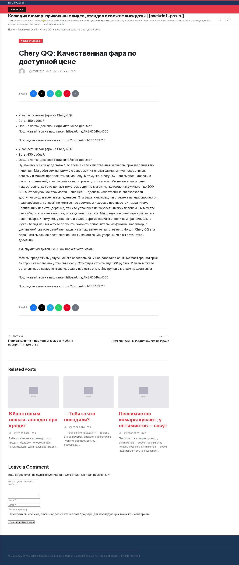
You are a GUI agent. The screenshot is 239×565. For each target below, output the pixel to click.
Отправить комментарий (21, 522)
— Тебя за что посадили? (114, 9)
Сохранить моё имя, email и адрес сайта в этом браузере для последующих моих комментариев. (80, 514)
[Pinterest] (67, 93)
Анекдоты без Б (27, 29)
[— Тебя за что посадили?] (88, 392)
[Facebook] (33, 93)
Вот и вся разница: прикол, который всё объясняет (172, 9)
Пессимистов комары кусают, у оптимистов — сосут (143, 419)
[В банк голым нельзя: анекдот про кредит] (33, 392)
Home (11, 29)
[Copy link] (75, 93)
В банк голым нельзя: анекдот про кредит (53, 9)
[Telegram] (50, 93)
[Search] (219, 19)
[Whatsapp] (58, 93)
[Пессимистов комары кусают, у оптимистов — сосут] (143, 392)
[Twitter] (41, 93)
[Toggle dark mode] (227, 19)
